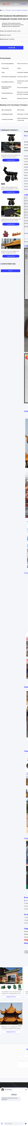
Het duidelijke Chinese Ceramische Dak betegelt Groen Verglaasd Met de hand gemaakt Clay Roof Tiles (11, 992)
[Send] (26, 1123)
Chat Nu (10, 47)
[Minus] (26, 1090)
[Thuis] (6, 3)
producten (7, 10)
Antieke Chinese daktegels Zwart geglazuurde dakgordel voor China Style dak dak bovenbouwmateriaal (9, 189)
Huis (15, 4)
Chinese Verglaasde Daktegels (19, 10)
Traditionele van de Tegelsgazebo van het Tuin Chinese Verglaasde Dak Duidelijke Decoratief (11, 1027)
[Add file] (2, 1123)
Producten (23, 4)
